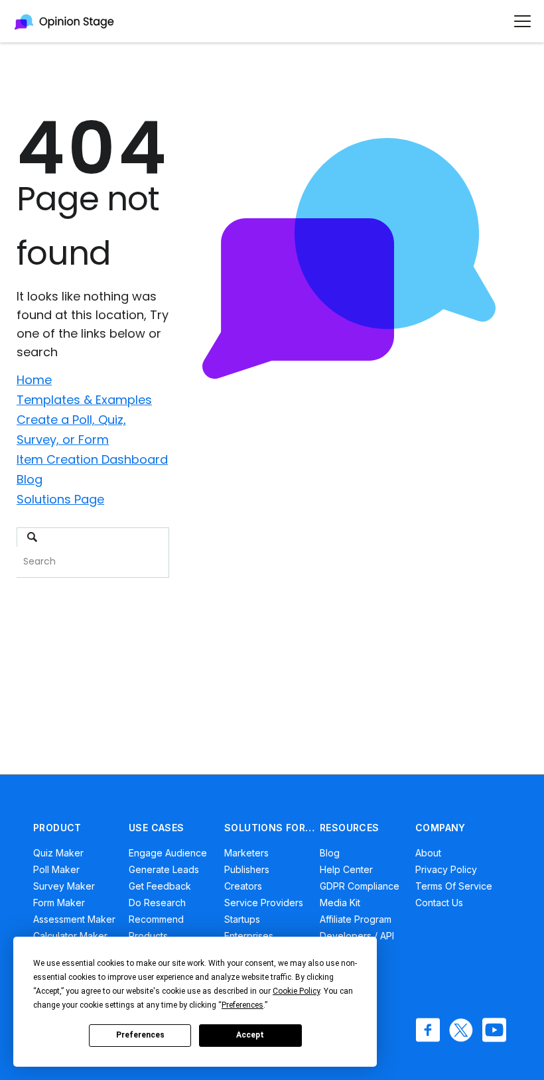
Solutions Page (60, 499)
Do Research (157, 902)
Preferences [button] (242, 1005)
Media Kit (340, 902)
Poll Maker (56, 869)
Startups (242, 919)
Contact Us (439, 902)
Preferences (140, 1035)
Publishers (246, 869)
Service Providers (263, 902)
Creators (243, 886)
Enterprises (248, 935)
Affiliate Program (355, 919)
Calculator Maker (70, 935)
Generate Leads (164, 869)
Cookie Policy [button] (296, 991)
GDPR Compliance (359, 886)
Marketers (246, 852)
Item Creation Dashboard (92, 459)
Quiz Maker (58, 852)
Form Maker (59, 902)
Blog (29, 479)
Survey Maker (64, 886)
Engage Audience (168, 852)
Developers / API (357, 935)
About (428, 852)
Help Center (346, 869)
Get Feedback (160, 886)
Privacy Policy (446, 869)
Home (34, 379)
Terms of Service (453, 886)
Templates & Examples (84, 399)
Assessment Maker (74, 919)
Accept (250, 1035)
